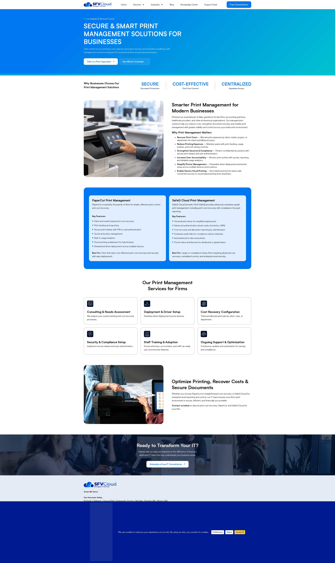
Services (137, 4)
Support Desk (210, 4)
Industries (155, 4)
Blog (172, 4)
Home (124, 4)
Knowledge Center (189, 4)
